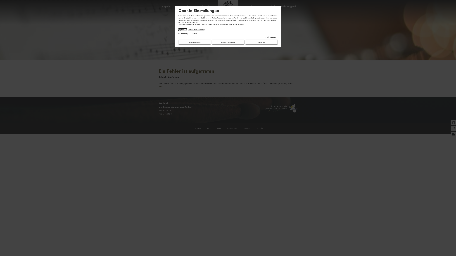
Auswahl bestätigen (228, 42)
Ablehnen (261, 42)
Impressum (182, 30)
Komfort (194, 34)
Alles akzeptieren (194, 42)
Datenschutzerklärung (196, 30)
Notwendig (185, 34)
